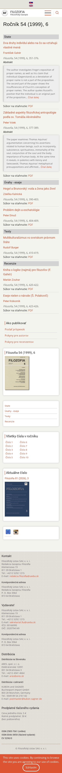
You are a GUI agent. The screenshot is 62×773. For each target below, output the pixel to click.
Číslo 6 (23, 442)
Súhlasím (31, 767)
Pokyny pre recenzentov (19, 342)
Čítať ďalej (33, 97)
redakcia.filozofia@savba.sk (24, 576)
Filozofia (17, 12)
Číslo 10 (24, 457)
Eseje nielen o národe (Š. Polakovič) (25, 295)
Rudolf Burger (11, 247)
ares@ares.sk (17, 676)
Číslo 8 (23, 449)
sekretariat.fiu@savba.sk (22, 622)
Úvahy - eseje (12, 411)
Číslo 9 (23, 453)
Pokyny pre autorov (16, 335)
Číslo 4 (9, 453)
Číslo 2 (9, 445)
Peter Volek (9, 122)
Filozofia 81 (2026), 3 (17, 478)
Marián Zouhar (11, 279)
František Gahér (12, 52)
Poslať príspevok (15, 329)
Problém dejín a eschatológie (21, 210)
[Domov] (5, 13)
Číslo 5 (9, 457)
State (7, 405)
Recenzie (9, 421)
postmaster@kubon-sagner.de (26, 698)
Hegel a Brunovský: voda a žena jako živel (29, 188)
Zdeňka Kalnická (12, 194)
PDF (30, 106)
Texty (7, 416)
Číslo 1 (9, 442)
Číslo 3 (9, 449)
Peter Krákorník (11, 301)
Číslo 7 (23, 445)
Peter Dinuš (9, 215)
